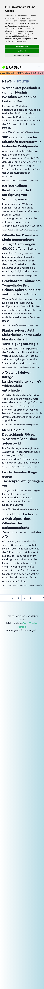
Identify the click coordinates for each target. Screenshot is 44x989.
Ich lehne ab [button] (22, 51)
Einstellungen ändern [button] (22, 55)
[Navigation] (39, 67)
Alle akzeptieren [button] (22, 46)
